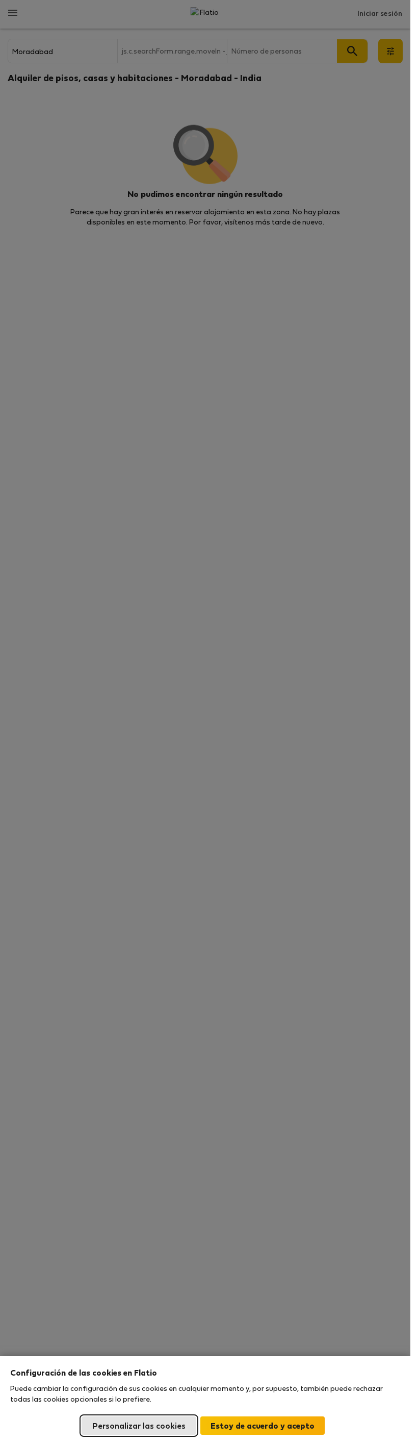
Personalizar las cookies (139, 1425)
